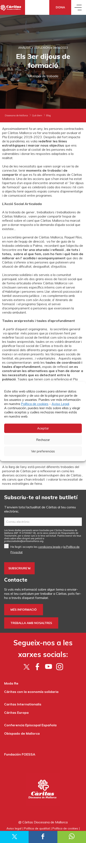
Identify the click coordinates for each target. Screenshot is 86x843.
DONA (60, 7)
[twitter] (26, 666)
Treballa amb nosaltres (31, 623)
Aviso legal (14, 828)
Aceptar (43, 428)
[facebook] (37, 666)
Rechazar (43, 440)
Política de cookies (34, 404)
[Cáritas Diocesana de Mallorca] (12, 7)
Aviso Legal (60, 404)
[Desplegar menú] (78, 7)
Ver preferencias (43, 451)
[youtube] (48, 666)
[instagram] (59, 666)
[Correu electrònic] (43, 522)
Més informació (23, 609)
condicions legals (49, 546)
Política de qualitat (37, 828)
